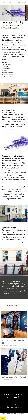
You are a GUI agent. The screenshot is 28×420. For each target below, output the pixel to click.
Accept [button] (2, 418)
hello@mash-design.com (14, 407)
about (19, 2)
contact (24, 2)
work (16, 2)
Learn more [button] (15, 414)
